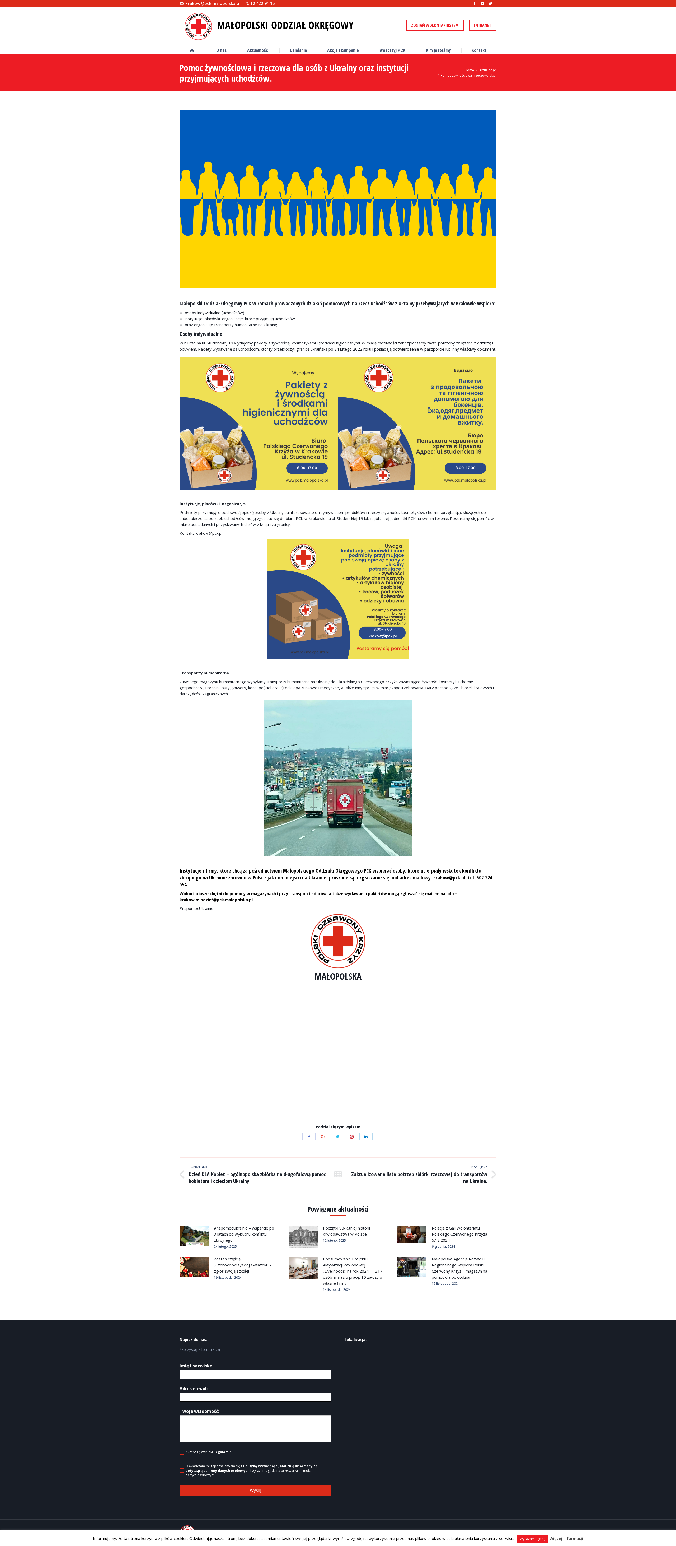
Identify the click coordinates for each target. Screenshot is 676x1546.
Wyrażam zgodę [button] (532, 1538)
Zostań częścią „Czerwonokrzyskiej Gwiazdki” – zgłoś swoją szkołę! (242, 1265)
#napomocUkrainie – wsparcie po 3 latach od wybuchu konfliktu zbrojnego (244, 1234)
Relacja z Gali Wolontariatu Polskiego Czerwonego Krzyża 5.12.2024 (459, 1234)
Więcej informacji (566, 1538)
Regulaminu (224, 1452)
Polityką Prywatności (260, 1466)
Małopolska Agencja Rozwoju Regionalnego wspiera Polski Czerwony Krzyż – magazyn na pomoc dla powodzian (459, 1268)
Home (469, 70)
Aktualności (487, 70)
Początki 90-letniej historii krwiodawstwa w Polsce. (346, 1231)
